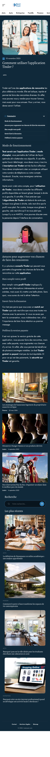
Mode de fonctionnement (13, 121)
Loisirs (4, 449)
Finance (4, 410)
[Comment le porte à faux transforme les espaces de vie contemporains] (25, 580)
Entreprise (7, 696)
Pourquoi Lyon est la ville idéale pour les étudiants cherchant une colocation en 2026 (23, 652)
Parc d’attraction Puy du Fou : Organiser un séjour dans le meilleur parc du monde (24, 485)
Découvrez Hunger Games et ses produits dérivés (22, 446)
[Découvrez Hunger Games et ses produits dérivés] (25, 428)
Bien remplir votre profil (12, 129)
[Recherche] (46, 5)
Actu (5, 75)
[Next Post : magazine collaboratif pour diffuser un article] (16, 5)
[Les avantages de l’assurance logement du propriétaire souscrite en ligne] (25, 388)
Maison (5, 601)
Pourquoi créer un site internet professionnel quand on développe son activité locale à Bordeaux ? (24, 700)
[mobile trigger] (4, 5)
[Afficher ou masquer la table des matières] (30, 116)
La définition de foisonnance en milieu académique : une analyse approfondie (24, 557)
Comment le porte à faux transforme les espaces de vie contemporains (23, 605)
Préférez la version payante (14, 138)
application (25, 273)
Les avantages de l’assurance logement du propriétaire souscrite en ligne (24, 405)
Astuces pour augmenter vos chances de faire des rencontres (25, 125)
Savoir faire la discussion (13, 134)
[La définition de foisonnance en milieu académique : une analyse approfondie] (25, 532)
